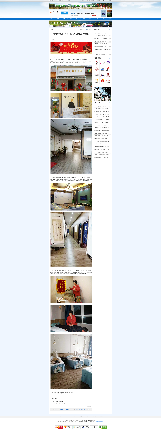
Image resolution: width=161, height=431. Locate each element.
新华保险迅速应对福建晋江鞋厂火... (102, 127)
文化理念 (87, 416)
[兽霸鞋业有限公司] (96, 69)
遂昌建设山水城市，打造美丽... (101, 51)
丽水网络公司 (78, 13)
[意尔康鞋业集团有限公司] (96, 75)
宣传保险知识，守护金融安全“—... (102, 133)
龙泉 (64, 18)
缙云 (77, 18)
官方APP (88, 0)
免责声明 (94, 416)
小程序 (82, 0)
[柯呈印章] (102, 80)
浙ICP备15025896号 (99, 421)
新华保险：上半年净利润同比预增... (102, 149)
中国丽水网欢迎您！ (52, 0)
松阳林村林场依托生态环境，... (101, 41)
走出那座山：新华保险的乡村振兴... (102, 116)
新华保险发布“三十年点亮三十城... (102, 125)
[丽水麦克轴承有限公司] (102, 69)
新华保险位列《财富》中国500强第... (102, 106)
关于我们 (59, 416)
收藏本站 (110, 0)
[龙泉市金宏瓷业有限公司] (108, 75)
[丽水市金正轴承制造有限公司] (108, 63)
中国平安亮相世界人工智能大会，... (102, 157)
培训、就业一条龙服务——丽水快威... (62, 409)
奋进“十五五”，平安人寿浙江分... (102, 122)
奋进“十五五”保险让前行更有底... (102, 114)
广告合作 (73, 416)
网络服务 (66, 416)
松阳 (90, 18)
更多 (109, 29)
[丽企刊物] (103, 13)
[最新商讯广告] (80, 23)
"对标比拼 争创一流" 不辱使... (101, 46)
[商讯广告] (102, 93)
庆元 (103, 18)
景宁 (110, 18)
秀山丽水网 (53, 39)
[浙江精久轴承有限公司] (108, 80)
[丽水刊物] (109, 13)
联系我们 (101, 416)
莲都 (58, 18)
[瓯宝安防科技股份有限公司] (108, 69)
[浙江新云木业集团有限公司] (102, 75)
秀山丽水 (82, 13)
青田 (71, 18)
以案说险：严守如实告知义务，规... (102, 111)
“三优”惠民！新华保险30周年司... (102, 141)
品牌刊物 (80, 416)
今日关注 (92, 13)
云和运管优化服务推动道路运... (101, 35)
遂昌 (84, 18)
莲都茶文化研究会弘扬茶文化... (101, 43)
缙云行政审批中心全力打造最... (101, 49)
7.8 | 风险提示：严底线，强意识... (102, 108)
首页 (51, 18)
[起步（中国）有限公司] (96, 63)
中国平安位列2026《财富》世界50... (102, 119)
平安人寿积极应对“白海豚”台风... (102, 135)
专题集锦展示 (87, 13)
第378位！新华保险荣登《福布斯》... (102, 154)
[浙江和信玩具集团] (96, 80)
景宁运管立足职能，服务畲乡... (101, 38)
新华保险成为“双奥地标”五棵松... (102, 152)
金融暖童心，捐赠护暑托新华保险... (102, 130)
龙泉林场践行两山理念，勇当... (101, 33)
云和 (97, 18)
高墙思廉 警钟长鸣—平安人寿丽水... (102, 143)
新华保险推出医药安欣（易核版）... (102, 138)
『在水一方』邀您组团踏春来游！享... (83, 409)
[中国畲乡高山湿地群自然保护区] (80, 5)
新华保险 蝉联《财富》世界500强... (102, 146)
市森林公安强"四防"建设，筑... (101, 54)
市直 (110, 54)
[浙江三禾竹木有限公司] (102, 63)
